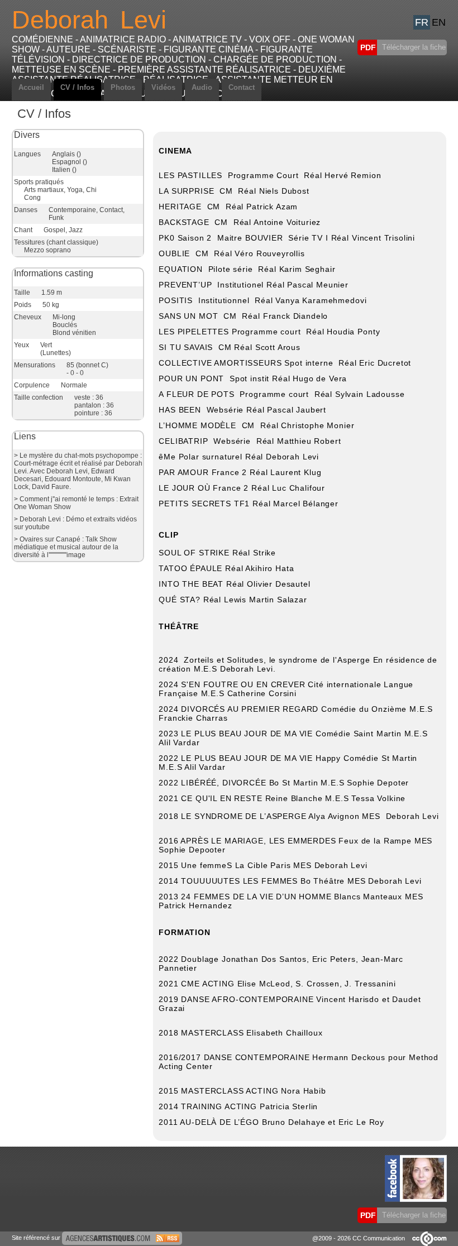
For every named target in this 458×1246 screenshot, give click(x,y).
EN (439, 22)
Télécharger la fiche (413, 47)
